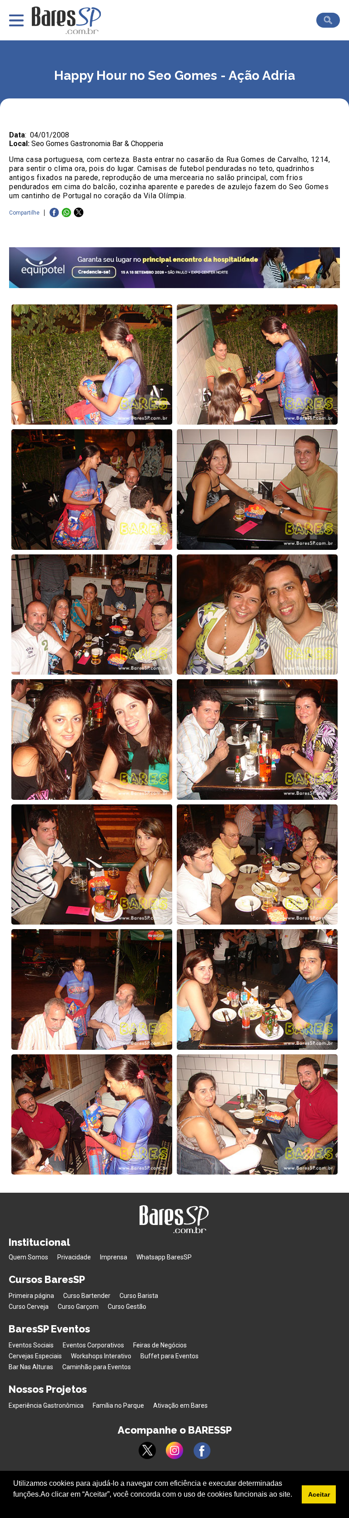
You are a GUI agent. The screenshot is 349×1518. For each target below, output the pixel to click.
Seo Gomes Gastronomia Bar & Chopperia (97, 143)
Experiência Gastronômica (46, 1405)
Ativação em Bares (180, 1405)
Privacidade (74, 1257)
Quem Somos (28, 1257)
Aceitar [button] (319, 1494)
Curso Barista (139, 1295)
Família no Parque (118, 1405)
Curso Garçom (78, 1306)
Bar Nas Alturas (31, 1367)
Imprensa (113, 1257)
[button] (14, 1506)
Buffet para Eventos (169, 1356)
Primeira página (31, 1295)
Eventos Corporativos (93, 1345)
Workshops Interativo (101, 1356)
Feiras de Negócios (160, 1345)
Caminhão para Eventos (96, 1367)
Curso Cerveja (29, 1306)
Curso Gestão (127, 1306)
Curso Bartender (86, 1295)
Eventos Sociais (31, 1345)
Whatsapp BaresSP (164, 1257)
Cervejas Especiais (35, 1356)
